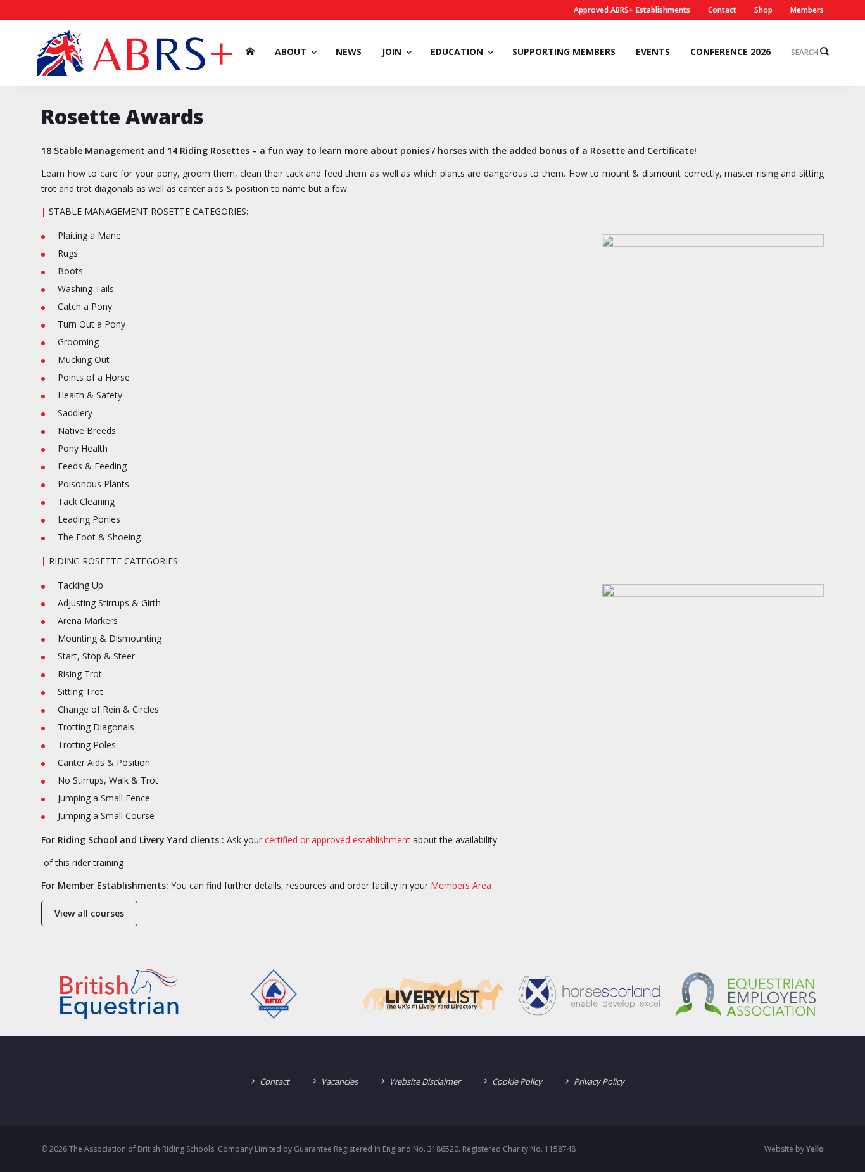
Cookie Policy (517, 1081)
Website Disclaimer (424, 1081)
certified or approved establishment (337, 840)
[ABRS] (134, 53)
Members (807, 9)
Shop (763, 9)
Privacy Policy (599, 1081)
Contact (722, 9)
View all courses (89, 913)
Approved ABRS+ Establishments (632, 9)
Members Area (459, 885)
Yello (815, 1148)
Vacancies (339, 1081)
